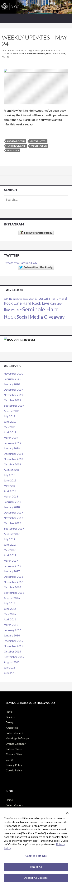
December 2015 (13, 640)
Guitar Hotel (38, 141)
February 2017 (12, 566)
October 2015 (12, 651)
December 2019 (13, 389)
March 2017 (11, 560)
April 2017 (10, 555)
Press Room (24, 340)
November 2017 (13, 517)
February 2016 (12, 630)
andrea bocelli (16, 141)
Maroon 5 (13, 150)
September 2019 (14, 405)
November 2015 (13, 646)
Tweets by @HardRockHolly (20, 262)
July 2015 (9, 667)
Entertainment (36, 53)
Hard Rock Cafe (55, 53)
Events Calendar (16, 743)
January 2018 (12, 507)
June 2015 (10, 672)
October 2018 (12, 464)
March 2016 (11, 624)
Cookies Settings (36, 855)
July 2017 (9, 539)
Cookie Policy (14, 770)
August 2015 (12, 662)
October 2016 (12, 587)
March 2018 (11, 496)
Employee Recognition (23, 299)
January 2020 (12, 384)
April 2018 (10, 491)
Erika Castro (53, 50)
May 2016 (10, 614)
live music (13, 309)
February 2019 (12, 443)
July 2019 (9, 416)
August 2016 (12, 598)
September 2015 (14, 656)
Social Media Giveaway (41, 317)
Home (9, 799)
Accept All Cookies (36, 877)
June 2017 (10, 544)
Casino (21, 53)
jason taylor (39, 146)
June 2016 (10, 608)
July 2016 (9, 603)
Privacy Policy (14, 765)
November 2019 (13, 394)
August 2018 (12, 469)
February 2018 (12, 501)
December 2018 (13, 453)
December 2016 (13, 576)
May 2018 (10, 485)
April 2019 (10, 432)
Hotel (5, 56)
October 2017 (12, 523)
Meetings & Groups (17, 738)
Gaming (10, 717)
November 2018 (13, 459)
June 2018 (10, 480)
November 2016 (13, 582)
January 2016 (12, 635)
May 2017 (10, 550)
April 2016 (10, 619)
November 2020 (13, 373)
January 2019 (12, 448)
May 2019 (10, 427)
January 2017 (12, 571)
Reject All (36, 866)
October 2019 (12, 400)
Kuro (53, 303)
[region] (36, 846)
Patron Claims (14, 749)
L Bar (59, 303)
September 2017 (14, 528)
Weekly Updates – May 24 (34, 40)
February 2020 (12, 378)
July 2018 (9, 475)
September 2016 (14, 592)
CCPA (9, 759)
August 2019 (12, 411)
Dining (8, 298)
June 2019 (10, 421)
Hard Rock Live (35, 303)
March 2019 (11, 437)
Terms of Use (14, 754)
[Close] (67, 813)
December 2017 (13, 512)
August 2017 (12, 533)
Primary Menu (67, 18)
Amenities (12, 727)
